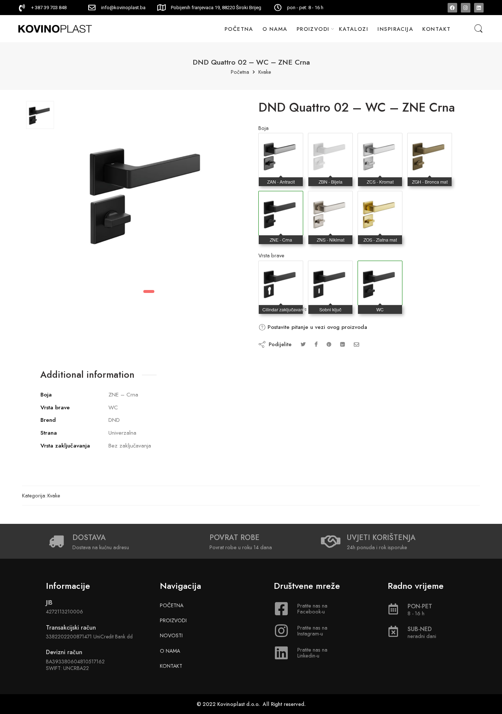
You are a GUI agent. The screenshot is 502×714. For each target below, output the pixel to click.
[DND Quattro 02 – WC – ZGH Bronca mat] (430, 140)
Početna (240, 72)
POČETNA (239, 29)
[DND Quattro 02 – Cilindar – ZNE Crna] (281, 268)
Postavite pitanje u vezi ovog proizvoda (316, 327)
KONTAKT (436, 29)
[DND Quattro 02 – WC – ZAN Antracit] (281, 140)
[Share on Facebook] (316, 344)
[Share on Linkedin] (342, 344)
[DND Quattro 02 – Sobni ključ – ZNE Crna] (330, 268)
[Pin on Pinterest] (329, 344)
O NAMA (274, 29)
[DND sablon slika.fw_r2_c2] (40, 115)
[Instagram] (465, 7)
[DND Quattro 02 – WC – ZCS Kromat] (380, 140)
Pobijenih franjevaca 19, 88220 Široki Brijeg (216, 7)
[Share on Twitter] (303, 344)
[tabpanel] (149, 194)
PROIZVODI (313, 29)
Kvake (264, 72)
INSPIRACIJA (395, 29)
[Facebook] (452, 7)
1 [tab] (148, 291)
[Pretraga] (478, 29)
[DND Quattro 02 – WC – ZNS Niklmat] (330, 198)
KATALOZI (354, 29)
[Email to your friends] (356, 344)
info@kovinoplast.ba (123, 7)
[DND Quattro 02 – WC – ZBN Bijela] (330, 140)
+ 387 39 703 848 (49, 7)
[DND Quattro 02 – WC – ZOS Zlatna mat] (380, 198)
